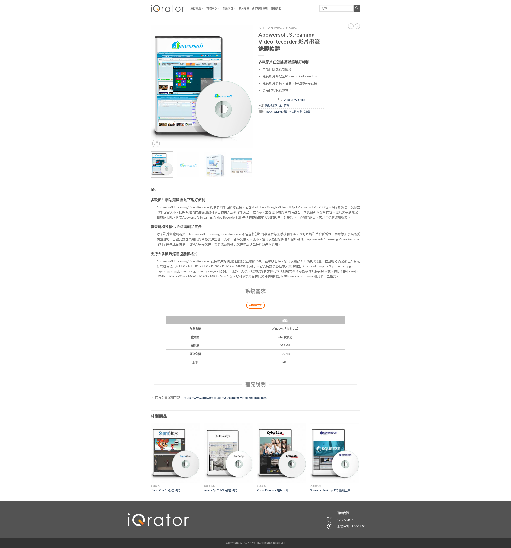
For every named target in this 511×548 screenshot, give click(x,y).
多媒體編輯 (275, 28)
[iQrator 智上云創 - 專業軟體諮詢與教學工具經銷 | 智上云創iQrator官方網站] (167, 8)
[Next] (245, 86)
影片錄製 (305, 111)
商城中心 (211, 8)
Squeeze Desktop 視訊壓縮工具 (330, 490)
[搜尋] (357, 8)
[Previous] (157, 86)
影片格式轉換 (291, 111)
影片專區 (244, 8)
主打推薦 (195, 8)
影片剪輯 (291, 28)
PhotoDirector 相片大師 (272, 490)
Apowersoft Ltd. (273, 111)
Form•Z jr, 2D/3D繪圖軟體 (220, 490)
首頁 (261, 28)
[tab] (153, 190)
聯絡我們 (276, 8)
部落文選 (228, 8)
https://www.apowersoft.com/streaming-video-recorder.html (225, 397)
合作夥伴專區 (260, 8)
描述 (153, 189)
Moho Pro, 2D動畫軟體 (165, 490)
